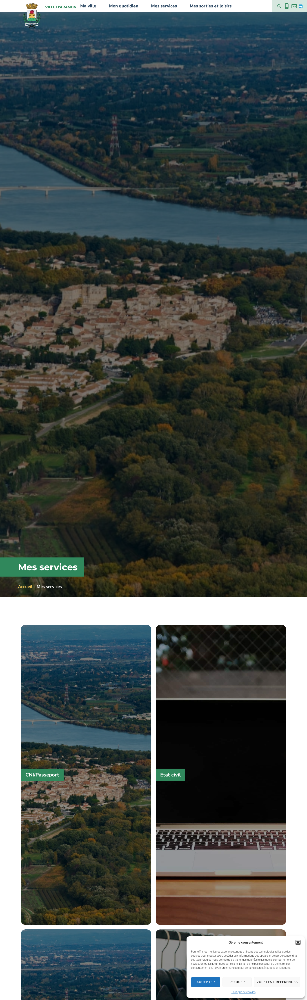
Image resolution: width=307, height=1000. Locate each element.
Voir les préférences (277, 982)
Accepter (205, 982)
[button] (298, 942)
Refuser (237, 982)
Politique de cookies (243, 992)
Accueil (25, 587)
